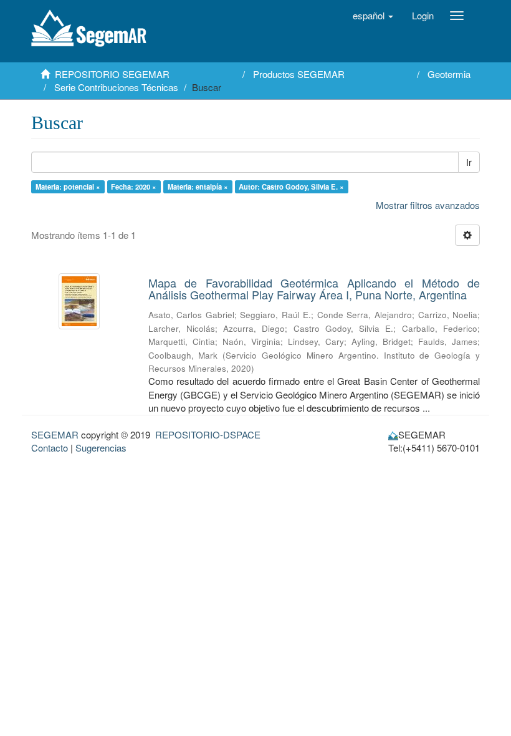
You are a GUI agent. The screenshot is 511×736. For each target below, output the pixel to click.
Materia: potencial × (68, 186)
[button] (373, 15)
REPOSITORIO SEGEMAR (112, 73)
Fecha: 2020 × (133, 186)
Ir (469, 162)
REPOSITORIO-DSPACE (207, 434)
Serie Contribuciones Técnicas (116, 87)
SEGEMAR (55, 434)
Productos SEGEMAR (299, 73)
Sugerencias (101, 447)
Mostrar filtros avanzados (428, 204)
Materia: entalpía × (198, 186)
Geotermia (448, 73)
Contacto (49, 447)
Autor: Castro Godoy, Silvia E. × (291, 186)
